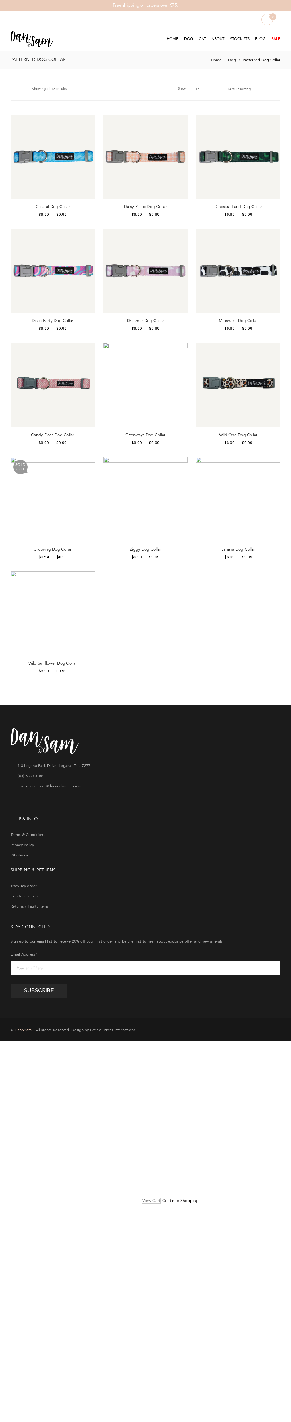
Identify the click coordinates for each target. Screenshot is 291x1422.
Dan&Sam (23, 1030)
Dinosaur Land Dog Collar (238, 207)
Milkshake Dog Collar (238, 321)
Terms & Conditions (28, 834)
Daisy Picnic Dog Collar (145, 207)
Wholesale (19, 855)
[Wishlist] (252, 20)
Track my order (24, 886)
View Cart (151, 1200)
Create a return (24, 896)
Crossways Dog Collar (145, 435)
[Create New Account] (241, 20)
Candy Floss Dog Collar (52, 435)
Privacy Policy (22, 845)
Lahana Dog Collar (238, 549)
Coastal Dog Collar (53, 207)
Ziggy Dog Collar (145, 549)
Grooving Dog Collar (53, 549)
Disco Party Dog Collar (53, 321)
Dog (232, 60)
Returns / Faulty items (30, 906)
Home (216, 60)
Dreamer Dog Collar (145, 321)
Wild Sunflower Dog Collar (52, 663)
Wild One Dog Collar (238, 435)
